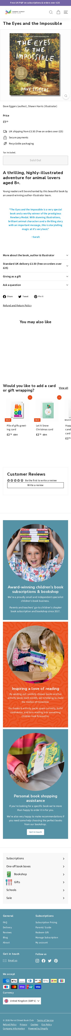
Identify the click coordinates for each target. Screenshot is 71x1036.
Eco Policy (47, 1024)
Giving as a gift (12, 276)
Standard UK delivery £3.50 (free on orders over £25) (32, 266)
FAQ (5, 922)
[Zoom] (66, 96)
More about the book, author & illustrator (28, 255)
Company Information (14, 1028)
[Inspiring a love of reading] (35, 654)
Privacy (23, 1024)
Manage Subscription (47, 937)
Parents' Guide (43, 927)
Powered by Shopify (38, 1028)
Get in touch (35, 832)
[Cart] (58, 12)
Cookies (34, 1024)
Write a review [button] (35, 485)
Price (6, 116)
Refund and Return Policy (17, 305)
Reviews (7, 932)
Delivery (7, 927)
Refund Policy (9, 1024)
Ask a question (12, 285)
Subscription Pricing (46, 922)
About (6, 942)
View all (63, 388)
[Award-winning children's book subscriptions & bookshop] (35, 553)
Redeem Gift (42, 932)
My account (42, 942)
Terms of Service (45, 1020)
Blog (5, 937)
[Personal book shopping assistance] (35, 762)
